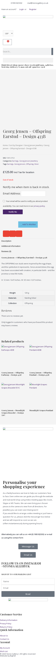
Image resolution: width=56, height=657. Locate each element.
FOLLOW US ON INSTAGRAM (21, 564)
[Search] (52, 51)
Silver (36, 164)
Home (5, 145)
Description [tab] (6, 241)
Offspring (29, 164)
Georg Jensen (19, 164)
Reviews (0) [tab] (6, 251)
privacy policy (39, 206)
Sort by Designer (16, 145)
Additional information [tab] (11, 246)
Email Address (12, 193)
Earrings (15, 161)
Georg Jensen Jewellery (33, 145)
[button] (28, 60)
